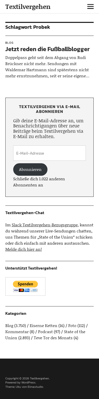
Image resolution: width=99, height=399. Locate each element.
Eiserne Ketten (43, 325)
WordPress (28, 382)
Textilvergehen (28, 6)
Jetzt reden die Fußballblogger (47, 49)
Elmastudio (35, 387)
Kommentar (17, 331)
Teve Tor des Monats (53, 338)
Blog (9, 43)
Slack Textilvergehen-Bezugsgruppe (45, 225)
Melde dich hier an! (23, 249)
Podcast (45, 331)
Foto (72, 325)
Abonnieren (30, 169)
